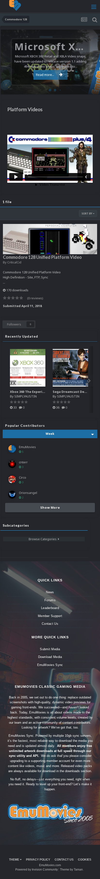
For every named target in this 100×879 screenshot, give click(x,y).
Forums (50, 600)
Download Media (50, 657)
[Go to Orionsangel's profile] (12, 495)
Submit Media (50, 649)
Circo (91, 88)
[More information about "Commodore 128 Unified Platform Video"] (50, 239)
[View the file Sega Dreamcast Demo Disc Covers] (70, 368)
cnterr (23, 462)
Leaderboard (50, 608)
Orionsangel (28, 493)
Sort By (87, 213)
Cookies (84, 859)
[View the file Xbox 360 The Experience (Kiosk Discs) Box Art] (27, 368)
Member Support (50, 616)
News (50, 592)
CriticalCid (14, 262)
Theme (14, 859)
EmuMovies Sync (50, 665)
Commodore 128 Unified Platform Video (42, 257)
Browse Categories (43, 539)
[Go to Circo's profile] (12, 479)
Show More (50, 507)
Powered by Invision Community (36, 869)
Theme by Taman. (71, 869)
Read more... (45, 74)
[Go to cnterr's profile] (12, 464)
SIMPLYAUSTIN (25, 396)
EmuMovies (27, 447)
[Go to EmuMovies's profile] (12, 449)
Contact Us (50, 624)
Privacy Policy (38, 859)
